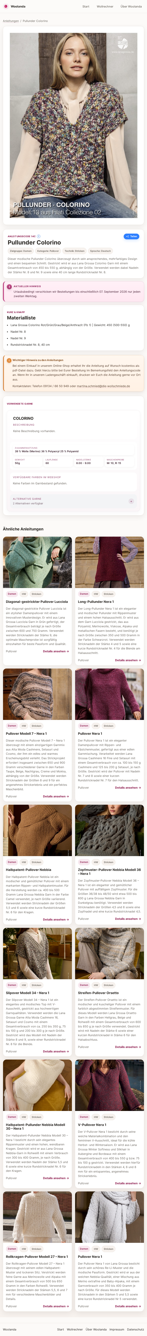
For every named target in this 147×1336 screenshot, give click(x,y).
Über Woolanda (131, 6)
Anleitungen (11, 21)
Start (85, 6)
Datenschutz (135, 1329)
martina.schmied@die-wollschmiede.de (103, 386)
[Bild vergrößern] (73, 125)
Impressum (117, 1329)
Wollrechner (105, 6)
